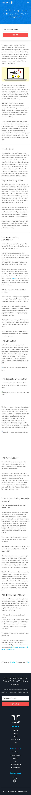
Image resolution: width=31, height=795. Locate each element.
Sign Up (15, 736)
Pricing (15, 730)
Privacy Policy (15, 767)
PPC (27, 662)
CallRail (14, 278)
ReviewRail (7, 2)
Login (15, 742)
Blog (15, 761)
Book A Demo (15, 739)
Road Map (15, 752)
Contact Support (15, 755)
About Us (15, 758)
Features (15, 733)
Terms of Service (15, 764)
